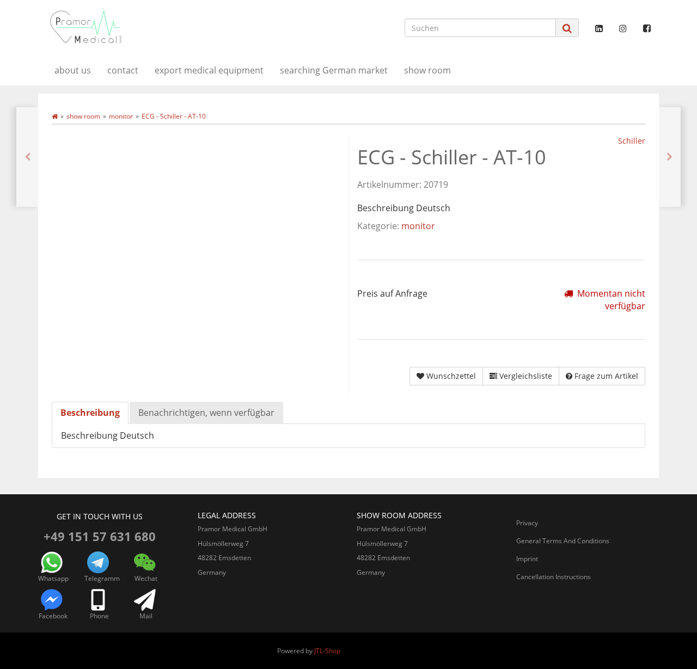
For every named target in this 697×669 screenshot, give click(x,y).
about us (72, 70)
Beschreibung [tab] (90, 413)
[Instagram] (623, 28)
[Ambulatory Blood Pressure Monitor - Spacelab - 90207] (669, 157)
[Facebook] (647, 28)
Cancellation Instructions (553, 576)
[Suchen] (567, 28)
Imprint (527, 558)
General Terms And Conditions (562, 540)
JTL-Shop (327, 650)
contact (122, 70)
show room (427, 70)
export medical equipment (209, 70)
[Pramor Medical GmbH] (136, 26)
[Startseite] (55, 116)
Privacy (527, 522)
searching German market (334, 70)
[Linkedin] (599, 28)
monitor (418, 226)
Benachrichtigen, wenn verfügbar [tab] (206, 413)
